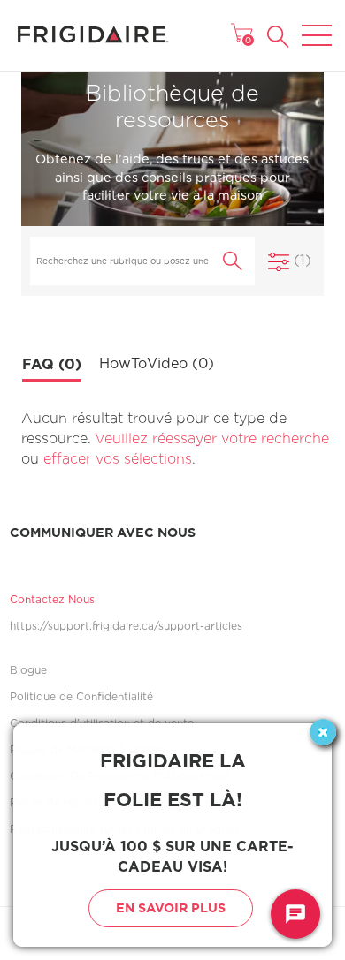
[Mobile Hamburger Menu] (317, 24)
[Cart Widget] (241, 33)
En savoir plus (171, 907)
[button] (278, 37)
